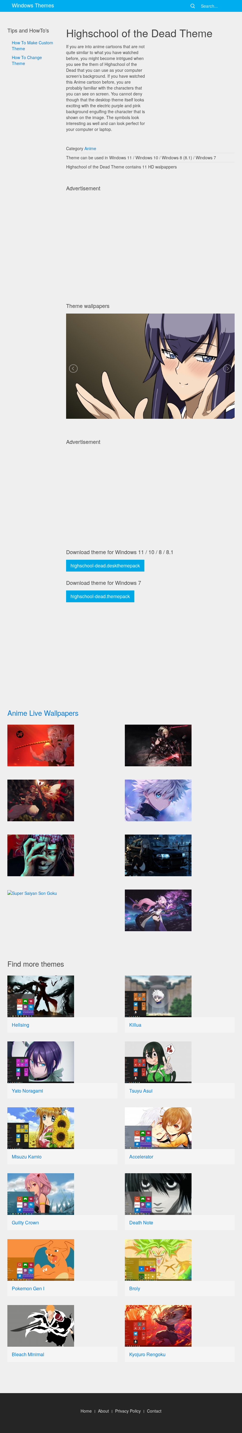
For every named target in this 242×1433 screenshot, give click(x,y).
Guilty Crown (25, 1222)
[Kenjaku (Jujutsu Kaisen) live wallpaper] (62, 855)
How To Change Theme (27, 60)
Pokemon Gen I (28, 1288)
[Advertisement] (33, 242)
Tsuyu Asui (141, 1090)
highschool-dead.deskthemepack (105, 565)
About (103, 1411)
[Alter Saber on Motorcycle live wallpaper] (180, 745)
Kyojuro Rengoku (147, 1354)
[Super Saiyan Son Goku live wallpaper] (62, 893)
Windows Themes (33, 5)
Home (86, 1411)
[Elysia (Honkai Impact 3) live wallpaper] (180, 910)
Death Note (141, 1222)
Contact (154, 1411)
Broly (134, 1288)
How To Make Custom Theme (32, 45)
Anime (90, 148)
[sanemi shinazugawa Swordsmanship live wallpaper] (62, 745)
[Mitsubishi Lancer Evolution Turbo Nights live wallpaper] (180, 855)
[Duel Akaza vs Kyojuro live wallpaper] (62, 800)
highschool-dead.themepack (100, 596)
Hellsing (20, 1024)
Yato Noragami (27, 1090)
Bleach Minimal (28, 1354)
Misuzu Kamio (27, 1156)
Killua (135, 1024)
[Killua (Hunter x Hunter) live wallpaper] (180, 800)
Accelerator (141, 1156)
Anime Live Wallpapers (43, 712)
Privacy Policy (128, 1411)
